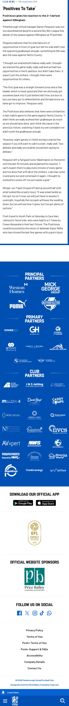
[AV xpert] (11, 444)
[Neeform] (11, 429)
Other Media (33, 684)
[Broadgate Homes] (34, 456)
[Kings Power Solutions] (50, 304)
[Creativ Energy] (34, 470)
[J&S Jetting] (34, 385)
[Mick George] (50, 288)
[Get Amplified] (58, 470)
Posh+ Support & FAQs (34, 649)
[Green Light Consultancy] (34, 415)
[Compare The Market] (58, 330)
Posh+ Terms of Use (34, 642)
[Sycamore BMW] (23, 360)
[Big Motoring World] (58, 456)
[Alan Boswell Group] (11, 385)
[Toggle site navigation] (5, 701)
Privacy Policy (34, 630)
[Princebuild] (11, 330)
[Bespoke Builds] (58, 346)
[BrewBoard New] (58, 444)
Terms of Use (34, 636)
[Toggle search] (62, 700)
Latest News (13, 692)
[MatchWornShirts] (34, 444)
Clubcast (54, 684)
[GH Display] (34, 330)
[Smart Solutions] (11, 347)
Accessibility (35, 655)
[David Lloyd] (34, 401)
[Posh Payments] (11, 456)
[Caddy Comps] (58, 401)
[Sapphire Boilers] (34, 429)
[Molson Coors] (58, 385)
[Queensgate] (58, 415)
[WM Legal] (11, 415)
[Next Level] (34, 346)
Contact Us (34, 668)
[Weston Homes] (18, 288)
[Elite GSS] (11, 401)
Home (3, 692)
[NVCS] (58, 429)
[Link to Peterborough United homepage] (16, 700)
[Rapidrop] (11, 470)
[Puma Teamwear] (18, 304)
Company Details (34, 661)
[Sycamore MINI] (46, 360)
